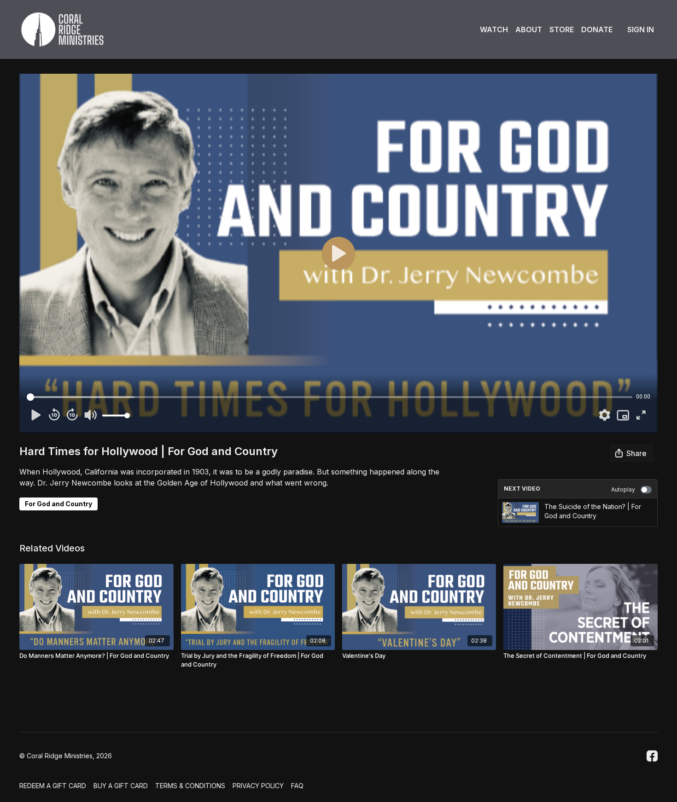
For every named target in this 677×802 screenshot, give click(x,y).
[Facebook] (652, 755)
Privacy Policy (258, 786)
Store (561, 29)
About (528, 29)
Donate (597, 29)
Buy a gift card (120, 786)
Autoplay (623, 489)
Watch (494, 29)
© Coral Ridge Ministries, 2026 (65, 756)
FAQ (297, 786)
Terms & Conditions (190, 786)
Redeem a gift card (52, 786)
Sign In (640, 29)
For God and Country (58, 504)
